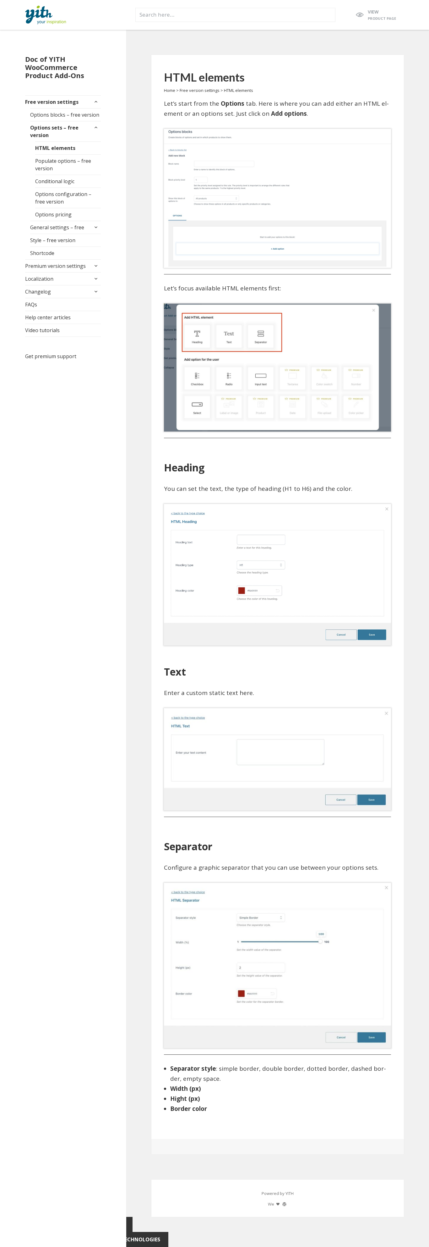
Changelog (38, 291)
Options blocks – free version (64, 114)
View (382, 15)
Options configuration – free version (63, 198)
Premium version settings (55, 266)
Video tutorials (42, 330)
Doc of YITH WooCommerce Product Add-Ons (54, 67)
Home (169, 90)
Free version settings (52, 101)
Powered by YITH (278, 1193)
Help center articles (48, 317)
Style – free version (52, 240)
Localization (39, 278)
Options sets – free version (54, 131)
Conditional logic (54, 181)
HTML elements (55, 148)
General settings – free (57, 227)
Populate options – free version (63, 164)
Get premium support (50, 356)
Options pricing (53, 214)
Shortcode (42, 253)
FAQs (31, 304)
